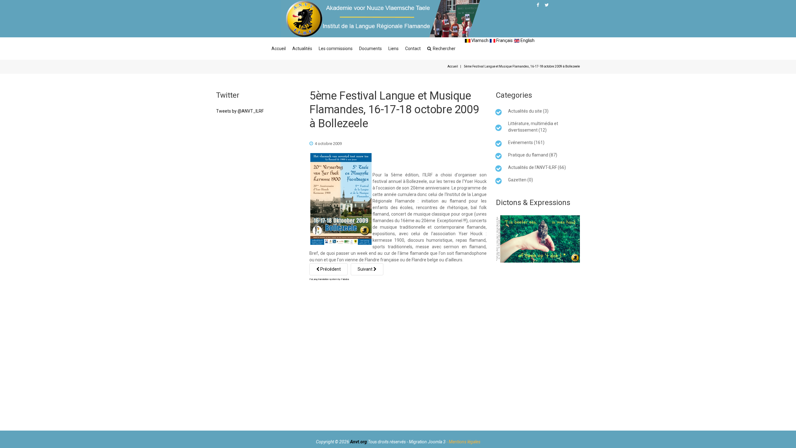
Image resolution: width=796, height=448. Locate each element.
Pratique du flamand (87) (532, 154)
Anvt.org (358, 441)
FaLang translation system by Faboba (329, 279)
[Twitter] (547, 5)
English (527, 40)
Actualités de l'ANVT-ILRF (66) (537, 167)
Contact (413, 48)
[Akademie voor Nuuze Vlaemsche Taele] (380, 18)
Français (504, 40)
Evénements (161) (526, 142)
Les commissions (336, 48)
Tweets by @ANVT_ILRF (240, 111)
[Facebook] (538, 5)
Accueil (278, 48)
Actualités (302, 48)
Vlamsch (479, 40)
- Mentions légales (463, 441)
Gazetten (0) (520, 179)
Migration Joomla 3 (427, 441)
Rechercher (444, 48)
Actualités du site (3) (528, 111)
